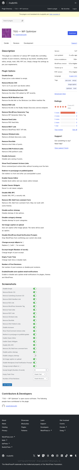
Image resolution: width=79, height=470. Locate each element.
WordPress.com (8, 437)
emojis (74, 80)
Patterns (24, 430)
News (4, 424)
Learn (42, 420)
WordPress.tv (46, 430)
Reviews (16, 43)
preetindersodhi (21, 35)
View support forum (61, 148)
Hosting (4, 427)
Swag (63, 430)
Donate (63, 427)
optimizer (69, 88)
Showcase (25, 420)
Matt (4, 440)
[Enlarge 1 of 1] (48, 290)
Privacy (4, 430)
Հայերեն (9, 456)
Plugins (23, 427)
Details (6, 43)
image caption (72, 84)
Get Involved (64, 420)
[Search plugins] (22, 21)
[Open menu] (76, 3)
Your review (59, 130)
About (4, 420)
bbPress (6, 444)
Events (62, 424)
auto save (68, 80)
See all (74, 130)
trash (74, 88)
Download (72, 33)
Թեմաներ (25, 424)
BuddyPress (7, 447)
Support (74, 43)
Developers (44, 427)
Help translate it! (54, 14)
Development (28, 43)
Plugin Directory (7, 9)
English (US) (73, 76)
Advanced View (60, 94)
